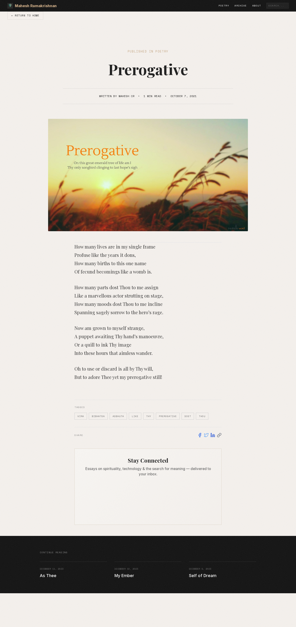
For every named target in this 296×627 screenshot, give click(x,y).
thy (148, 416)
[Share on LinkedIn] (212, 435)
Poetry (224, 5)
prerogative (168, 416)
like (135, 416)
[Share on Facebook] (199, 435)
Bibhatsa (98, 416)
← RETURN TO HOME (25, 15)
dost (188, 416)
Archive (240, 5)
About (256, 5)
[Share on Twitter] (206, 435)
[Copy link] (219, 435)
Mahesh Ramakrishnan (36, 5)
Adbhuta (118, 416)
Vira (80, 416)
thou (202, 416)
